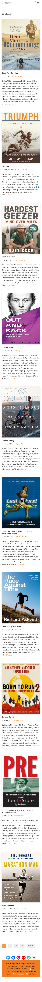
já (30, 969)
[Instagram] (18, 958)
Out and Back (7, 347)
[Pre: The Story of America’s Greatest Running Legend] (21, 781)
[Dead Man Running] (21, 44)
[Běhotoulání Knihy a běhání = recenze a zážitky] (8, 3)
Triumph (5, 166)
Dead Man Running (10, 73)
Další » (30, 946)
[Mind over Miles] (21, 228)
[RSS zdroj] (34, 958)
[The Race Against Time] (21, 597)
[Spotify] (29, 958)
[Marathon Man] (21, 876)
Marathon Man (8, 906)
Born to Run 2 (8, 717)
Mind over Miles (8, 257)
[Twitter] (8, 958)
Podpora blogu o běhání (21, 974)
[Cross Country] (21, 411)
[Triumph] (21, 137)
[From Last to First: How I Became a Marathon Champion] (21, 502)
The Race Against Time (11, 626)
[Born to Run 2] (21, 688)
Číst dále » (9, 104)
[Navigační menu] (37, 3)
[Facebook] (13, 958)
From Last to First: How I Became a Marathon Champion (17, 532)
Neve (21, 980)
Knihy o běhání (17, 76)
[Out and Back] (21, 318)
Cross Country (8, 441)
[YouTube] (24, 958)
